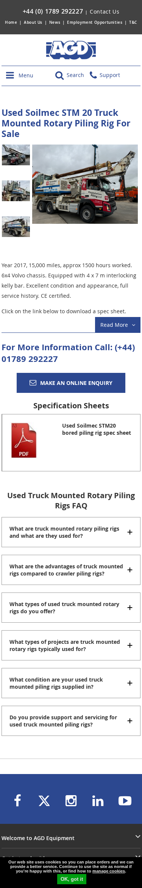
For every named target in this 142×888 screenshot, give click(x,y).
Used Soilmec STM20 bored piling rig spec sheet (96, 429)
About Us (34, 22)
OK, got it (72, 879)
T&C (133, 22)
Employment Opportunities (94, 22)
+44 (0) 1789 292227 (53, 11)
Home (11, 22)
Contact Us (104, 11)
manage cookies (108, 871)
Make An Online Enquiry (76, 382)
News (54, 22)
